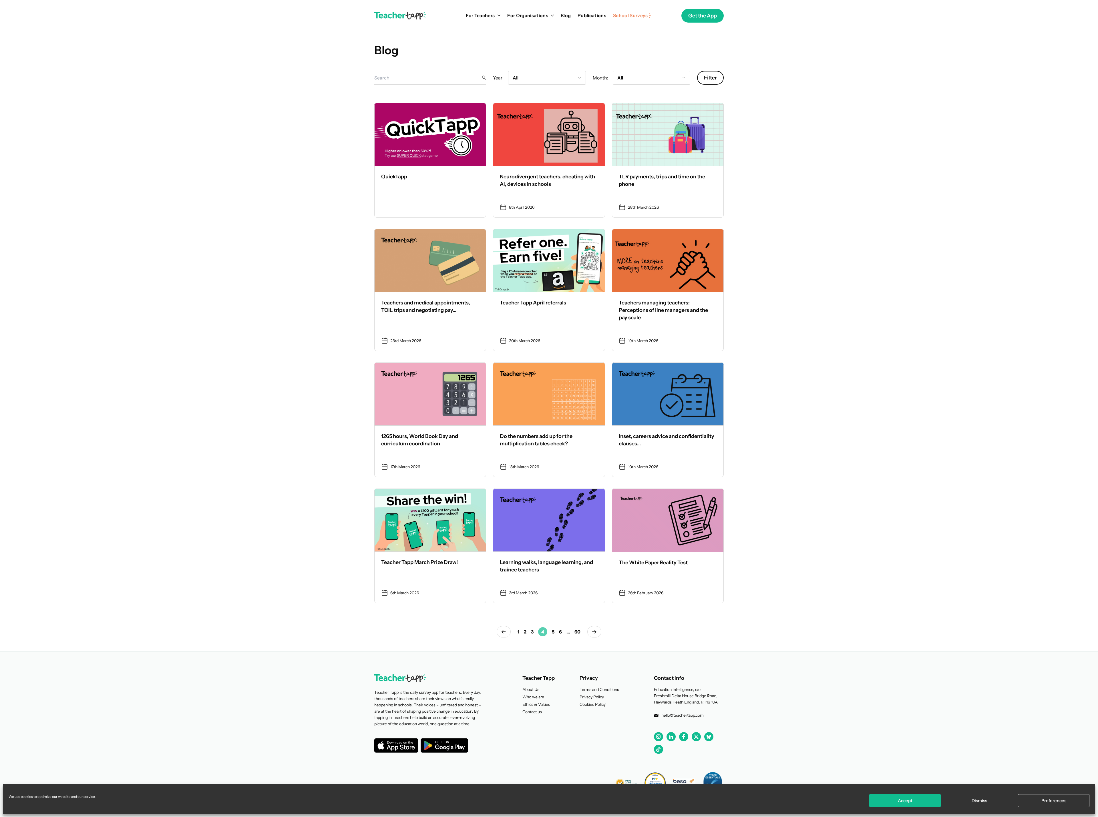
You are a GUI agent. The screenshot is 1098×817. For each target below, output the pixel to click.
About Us (530, 689)
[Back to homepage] (400, 16)
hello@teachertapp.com (682, 715)
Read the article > (430, 160)
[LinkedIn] (671, 737)
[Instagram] (658, 736)
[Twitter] (696, 736)
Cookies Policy (593, 704)
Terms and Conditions (599, 689)
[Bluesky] (708, 737)
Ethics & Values (536, 704)
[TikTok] (658, 749)
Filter (710, 78)
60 (577, 632)
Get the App (702, 16)
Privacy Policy (592, 697)
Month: (600, 78)
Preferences (1053, 800)
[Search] (484, 77)
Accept (905, 800)
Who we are (533, 697)
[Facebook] (683, 736)
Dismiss (979, 800)
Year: (498, 78)
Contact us (532, 711)
